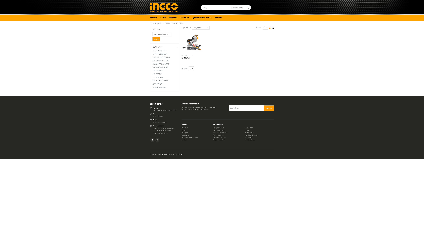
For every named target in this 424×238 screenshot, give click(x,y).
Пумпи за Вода (250, 140)
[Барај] (247, 7)
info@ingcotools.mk (159, 122)
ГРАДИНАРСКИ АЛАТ (160, 64)
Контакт (218, 18)
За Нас (163, 18)
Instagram (157, 140)
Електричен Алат (219, 130)
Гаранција (185, 18)
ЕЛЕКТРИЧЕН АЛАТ (187, 56)
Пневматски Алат (219, 140)
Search (156, 39)
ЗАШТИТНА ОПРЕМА (160, 80)
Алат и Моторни (218, 135)
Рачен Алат (249, 128)
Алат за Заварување (220, 133)
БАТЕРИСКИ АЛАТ (159, 51)
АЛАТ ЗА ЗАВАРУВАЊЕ (161, 57)
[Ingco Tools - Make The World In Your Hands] (164, 7)
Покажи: (258, 28)
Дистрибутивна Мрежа (201, 18)
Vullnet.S (180, 154)
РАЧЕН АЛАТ (157, 71)
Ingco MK (164, 154)
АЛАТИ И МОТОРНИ (160, 61)
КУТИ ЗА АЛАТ (158, 77)
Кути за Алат (249, 133)
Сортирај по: (186, 28)
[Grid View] (270, 28)
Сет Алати (248, 130)
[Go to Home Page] (151, 23)
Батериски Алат (218, 128)
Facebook (152, 140)
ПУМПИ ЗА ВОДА (159, 87)
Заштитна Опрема (251, 135)
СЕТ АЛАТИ (156, 74)
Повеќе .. (199, 35)
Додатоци (248, 137)
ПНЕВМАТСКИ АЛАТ (160, 67)
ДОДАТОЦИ (157, 84)
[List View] (273, 28)
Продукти (173, 18)
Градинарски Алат (219, 137)
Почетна (153, 18)
